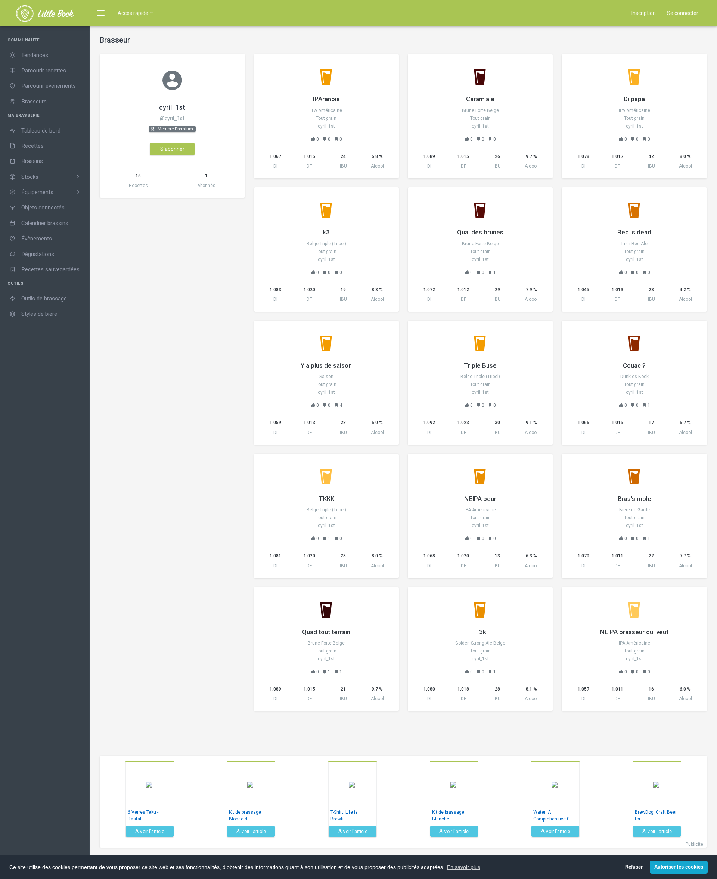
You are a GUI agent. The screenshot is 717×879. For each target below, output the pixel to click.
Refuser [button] (634, 867)
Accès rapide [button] (133, 13)
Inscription (643, 13)
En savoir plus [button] (463, 867)
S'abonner (172, 149)
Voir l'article (151, 831)
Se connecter (682, 13)
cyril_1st (172, 107)
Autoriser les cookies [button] (678, 867)
